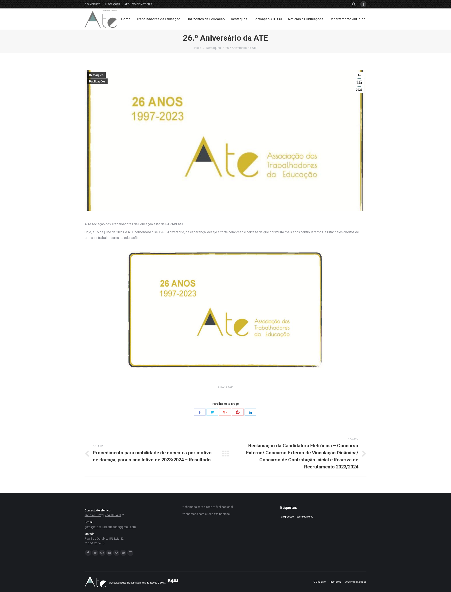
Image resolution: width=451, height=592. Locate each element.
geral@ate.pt (93, 527)
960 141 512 (93, 515)
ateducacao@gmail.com (119, 527)
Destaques (213, 48)
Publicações (97, 81)
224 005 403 (113, 515)
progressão (287, 516)
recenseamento (304, 516)
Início (197, 48)
